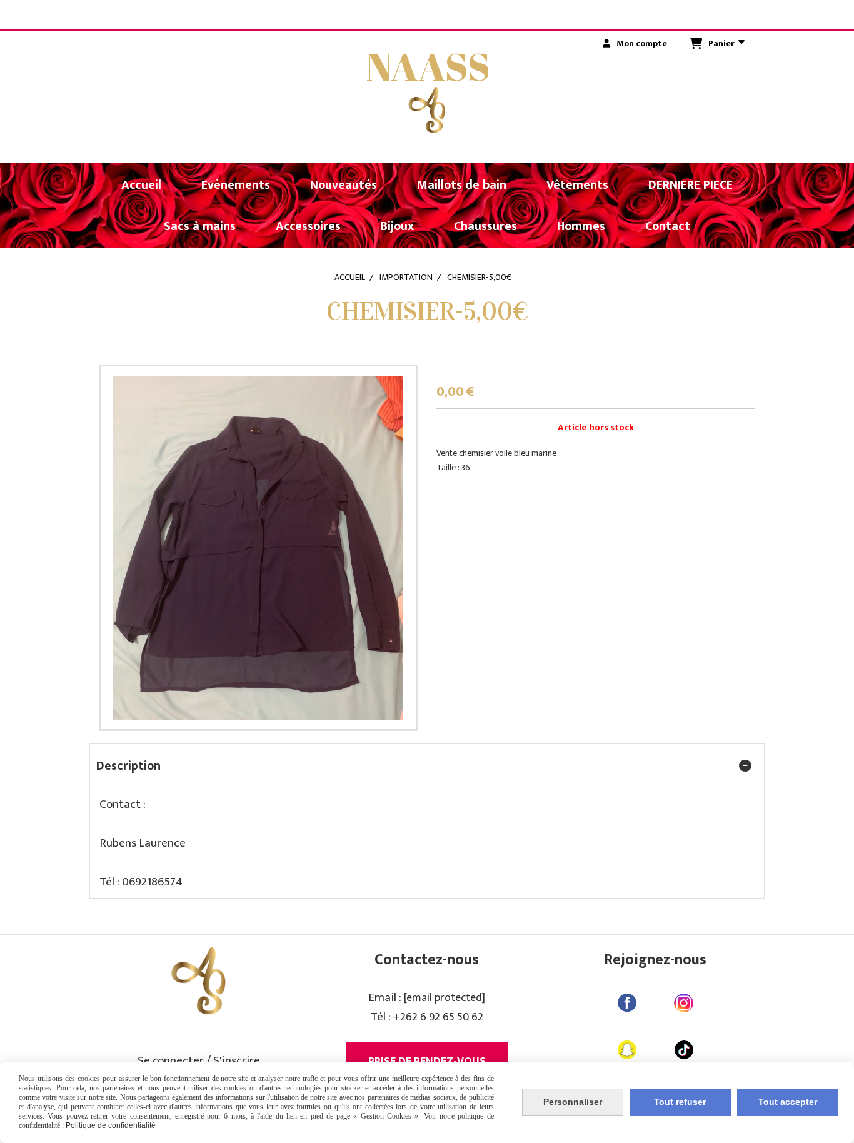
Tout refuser (680, 1102)
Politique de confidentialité (110, 1125)
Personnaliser (572, 1102)
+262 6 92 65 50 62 (438, 1017)
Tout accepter (787, 1102)
